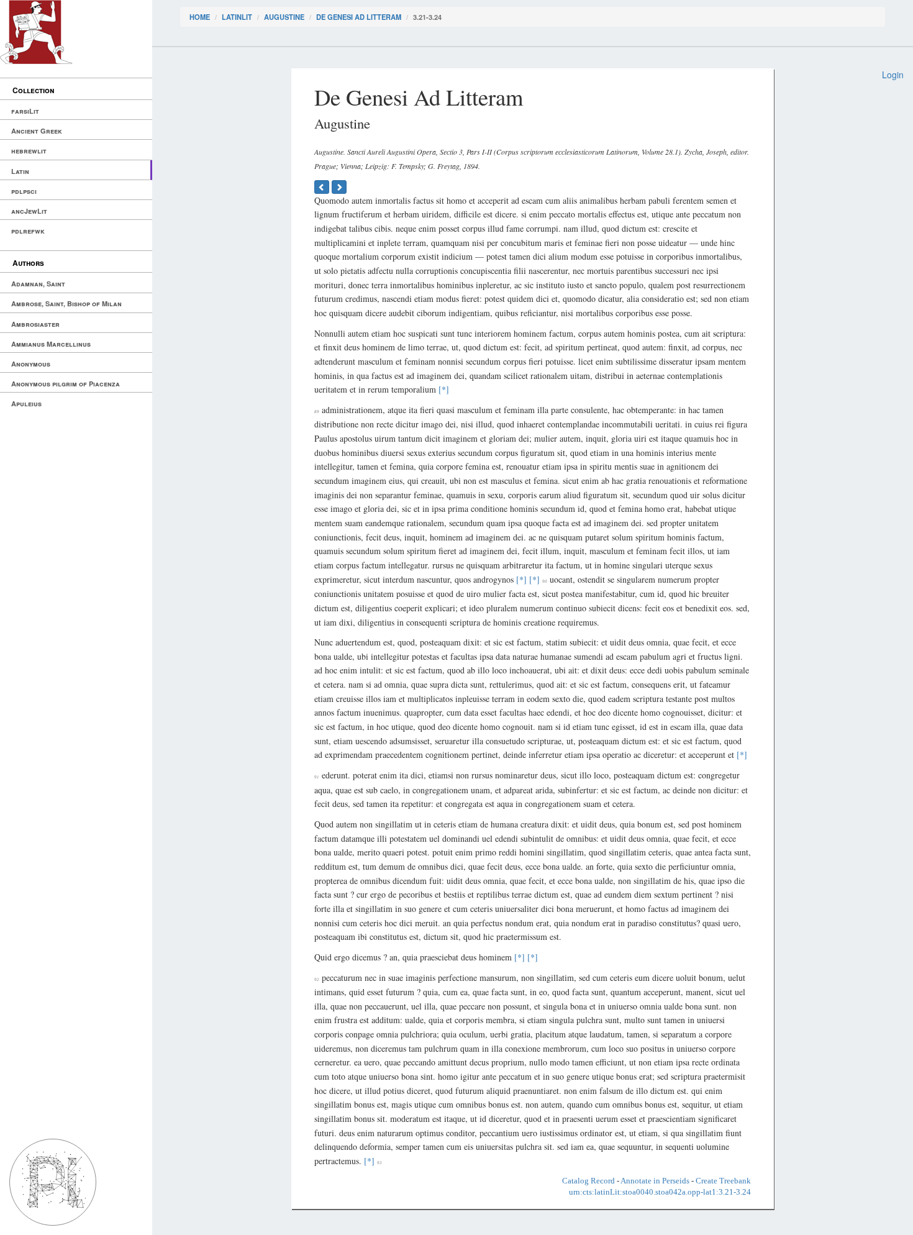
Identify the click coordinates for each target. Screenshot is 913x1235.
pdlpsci (24, 191)
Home (199, 17)
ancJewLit (29, 211)
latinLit (237, 17)
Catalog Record (588, 1180)
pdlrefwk (28, 230)
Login (893, 74)
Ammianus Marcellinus (51, 344)
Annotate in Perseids (654, 1180)
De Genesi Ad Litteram (358, 17)
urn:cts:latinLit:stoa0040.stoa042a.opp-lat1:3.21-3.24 (660, 1191)
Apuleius (26, 403)
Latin (20, 171)
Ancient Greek (36, 130)
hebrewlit (29, 150)
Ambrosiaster (35, 324)
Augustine (284, 17)
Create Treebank (723, 1180)
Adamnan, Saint (38, 283)
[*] (443, 389)
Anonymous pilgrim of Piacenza (65, 383)
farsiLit (25, 111)
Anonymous (30, 363)
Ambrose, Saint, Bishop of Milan (66, 303)
